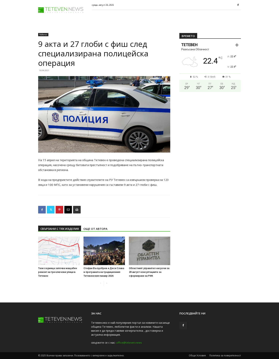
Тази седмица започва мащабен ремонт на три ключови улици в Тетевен (57, 272)
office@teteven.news (129, 342)
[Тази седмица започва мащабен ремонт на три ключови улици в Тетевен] (59, 251)
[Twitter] (50, 209)
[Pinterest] (59, 209)
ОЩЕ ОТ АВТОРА (95, 229)
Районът (43, 34)
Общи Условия (197, 355)
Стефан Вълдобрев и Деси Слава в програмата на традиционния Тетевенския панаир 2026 (104, 272)
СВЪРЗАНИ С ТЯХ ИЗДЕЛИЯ (59, 229)
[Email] (68, 209)
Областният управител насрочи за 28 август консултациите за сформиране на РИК (149, 272)
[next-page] (106, 283)
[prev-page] (100, 283)
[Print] (77, 209)
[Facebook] (238, 5)
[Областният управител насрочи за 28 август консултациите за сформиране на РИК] (149, 251)
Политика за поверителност (225, 355)
